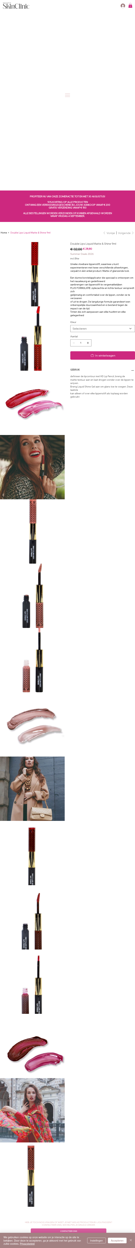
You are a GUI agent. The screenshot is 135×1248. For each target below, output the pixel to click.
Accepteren (117, 1240)
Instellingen (96, 1240)
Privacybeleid (27, 1243)
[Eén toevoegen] (87, 342)
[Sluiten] (131, 1240)
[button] (130, 5)
